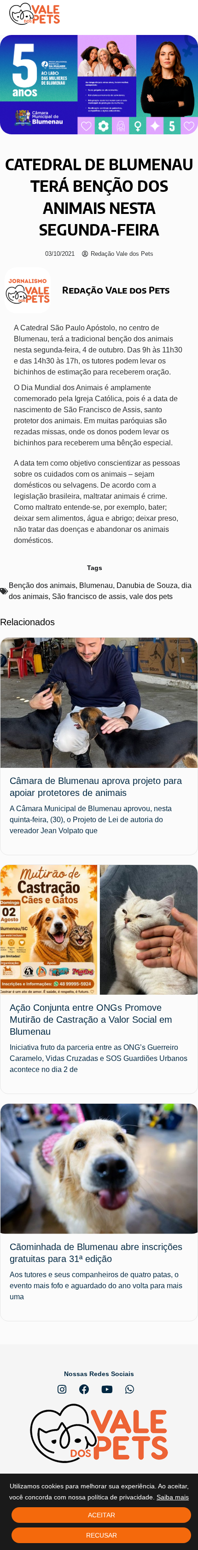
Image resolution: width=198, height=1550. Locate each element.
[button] (182, 14)
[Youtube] (107, 1389)
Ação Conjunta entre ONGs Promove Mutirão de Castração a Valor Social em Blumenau (91, 1020)
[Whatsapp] (129, 1389)
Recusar (101, 1535)
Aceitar (101, 1515)
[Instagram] (62, 1389)
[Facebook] (84, 1389)
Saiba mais (173, 1497)
